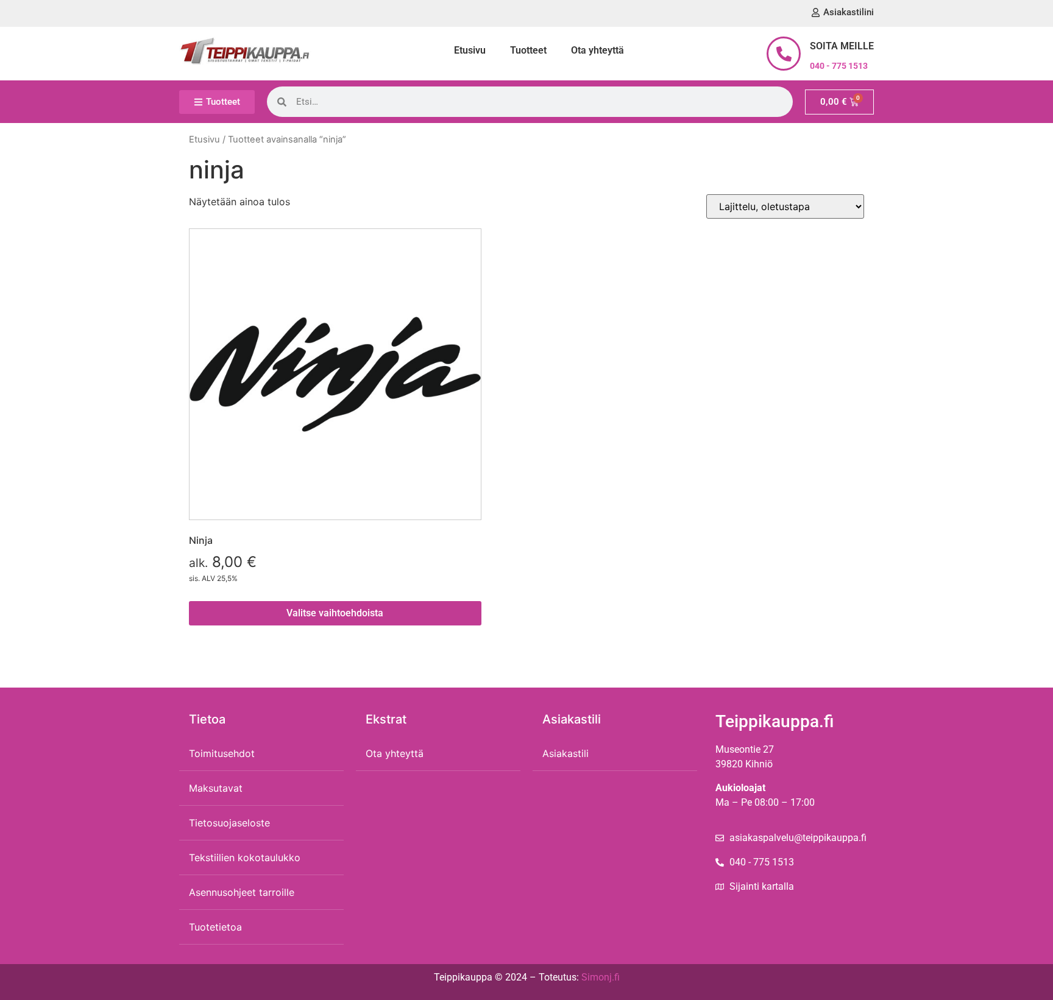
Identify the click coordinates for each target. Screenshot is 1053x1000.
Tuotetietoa (215, 927)
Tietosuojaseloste (229, 823)
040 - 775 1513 (839, 66)
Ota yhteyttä (597, 50)
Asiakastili (565, 753)
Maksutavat (216, 788)
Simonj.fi (600, 977)
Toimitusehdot (222, 753)
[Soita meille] (784, 54)
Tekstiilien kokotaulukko (244, 857)
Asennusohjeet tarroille (241, 892)
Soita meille (842, 46)
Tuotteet (528, 50)
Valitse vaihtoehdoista (334, 613)
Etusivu (470, 50)
